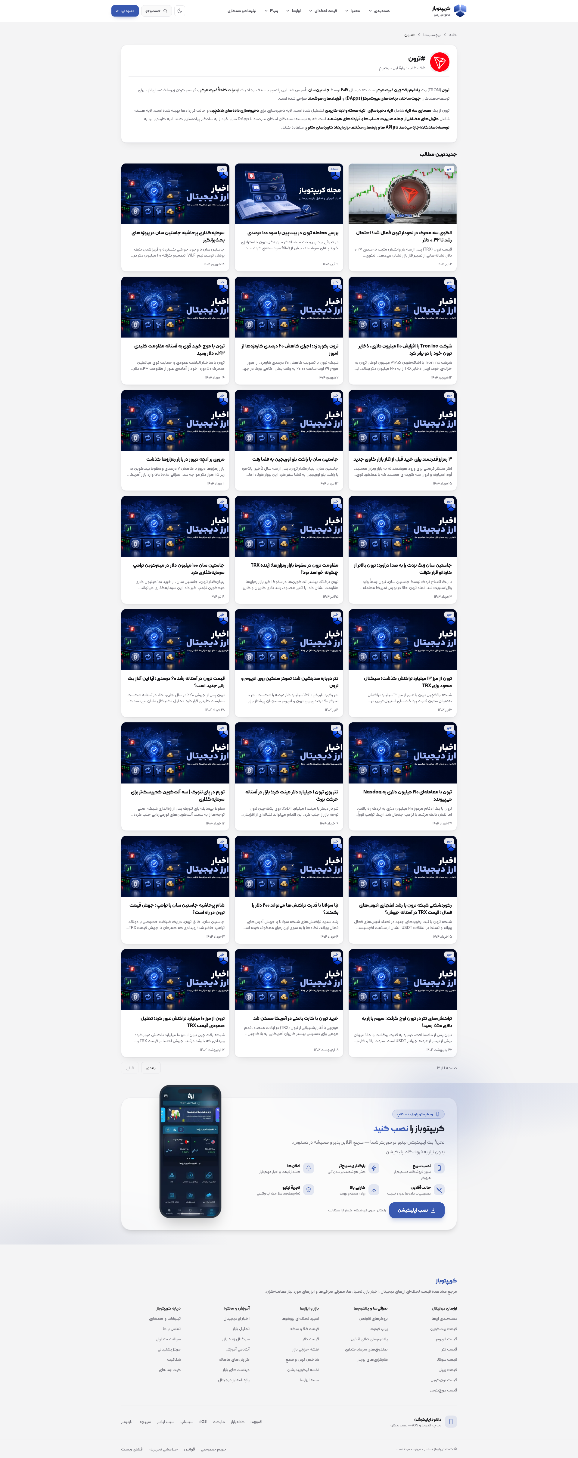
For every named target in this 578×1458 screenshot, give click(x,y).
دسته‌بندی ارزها (444, 1318)
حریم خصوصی (213, 1449)
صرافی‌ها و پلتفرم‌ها (371, 1308)
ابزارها (296, 11)
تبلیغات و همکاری (242, 11)
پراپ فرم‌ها (378, 1328)
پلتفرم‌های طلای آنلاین (369, 1338)
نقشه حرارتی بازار (305, 1349)
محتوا (355, 11)
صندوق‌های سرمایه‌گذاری (366, 1349)
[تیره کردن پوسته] (179, 10)
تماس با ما (172, 1328)
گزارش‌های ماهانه (234, 1359)
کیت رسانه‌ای (170, 1369)
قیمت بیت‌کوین (443, 1328)
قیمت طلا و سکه (304, 1328)
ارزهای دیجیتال (444, 1308)
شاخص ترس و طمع (302, 1359)
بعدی (151, 1067)
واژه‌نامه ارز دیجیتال (234, 1379)
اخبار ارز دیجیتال (236, 1318)
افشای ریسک (132, 1449)
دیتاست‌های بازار (236, 1369)
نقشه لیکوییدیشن (303, 1369)
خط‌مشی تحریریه (163, 1449)
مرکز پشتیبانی (169, 1349)
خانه (453, 35)
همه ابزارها (309, 1379)
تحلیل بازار (241, 1328)
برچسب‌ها (432, 35)
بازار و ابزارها (309, 1308)
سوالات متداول (168, 1338)
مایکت (219, 1422)
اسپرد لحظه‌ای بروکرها (300, 1318)
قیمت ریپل (448, 1369)
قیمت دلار (311, 1338)
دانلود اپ (125, 11)
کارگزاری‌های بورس (372, 1359)
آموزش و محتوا (237, 1308)
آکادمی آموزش (237, 1349)
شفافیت (174, 1359)
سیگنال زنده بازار (236, 1338)
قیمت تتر (449, 1349)
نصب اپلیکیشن (413, 1210)
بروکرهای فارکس (373, 1318)
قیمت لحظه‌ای (326, 11)
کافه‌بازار (237, 1422)
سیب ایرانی (165, 1422)
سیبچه (145, 1422)
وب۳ (274, 11)
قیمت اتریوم (446, 1338)
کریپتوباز (446, 1280)
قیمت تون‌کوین (443, 1379)
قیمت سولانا (447, 1359)
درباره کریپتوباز (169, 1308)
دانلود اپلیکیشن (427, 1419)
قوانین (189, 1449)
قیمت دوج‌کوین (443, 1390)
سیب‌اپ (186, 1422)
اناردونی (127, 1422)
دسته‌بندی (382, 11)
